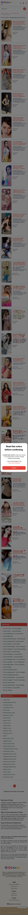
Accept (14, 468)
